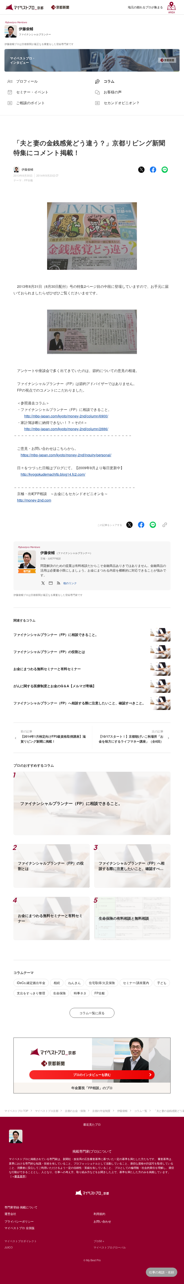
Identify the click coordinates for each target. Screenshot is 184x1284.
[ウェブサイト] (50, 583)
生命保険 (59, 993)
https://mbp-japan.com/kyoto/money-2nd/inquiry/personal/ (66, 454)
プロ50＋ (99, 1241)
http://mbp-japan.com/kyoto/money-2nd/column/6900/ (66, 416)
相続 (57, 982)
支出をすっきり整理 (31, 993)
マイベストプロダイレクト (20, 1241)
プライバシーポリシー (19, 1221)
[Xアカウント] (43, 583)
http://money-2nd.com (34, 500)
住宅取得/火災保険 (102, 982)
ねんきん (74, 982)
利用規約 (99, 1214)
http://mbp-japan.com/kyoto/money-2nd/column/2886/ (66, 428)
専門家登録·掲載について (20, 1207)
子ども (161, 982)
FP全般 (28, 180)
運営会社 (10, 1214)
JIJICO (8, 1247)
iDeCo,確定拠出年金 (31, 982)
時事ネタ (80, 993)
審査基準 (19, 1176)
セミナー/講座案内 (136, 982)
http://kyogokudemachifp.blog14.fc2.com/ (53, 474)
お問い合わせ (102, 1221)
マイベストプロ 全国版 (19, 1228)
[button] (70, 583)
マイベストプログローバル (110, 1247)
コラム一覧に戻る (92, 1013)
